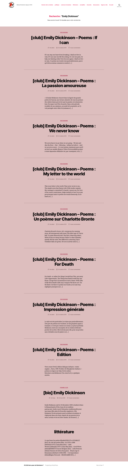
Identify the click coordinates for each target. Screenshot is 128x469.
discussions (96, 5)
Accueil (111, 5)
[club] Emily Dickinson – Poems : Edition (64, 352)
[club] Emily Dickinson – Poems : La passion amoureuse (64, 83)
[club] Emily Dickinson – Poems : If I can (64, 40)
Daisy (54, 398)
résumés (89, 5)
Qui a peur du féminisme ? (36, 465)
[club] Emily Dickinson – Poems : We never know (64, 128)
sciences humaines (66, 5)
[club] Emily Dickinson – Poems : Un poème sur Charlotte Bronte (64, 217)
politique (57, 5)
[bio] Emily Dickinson (64, 392)
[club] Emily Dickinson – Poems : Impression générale (64, 307)
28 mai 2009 (62, 398)
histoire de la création (47, 5)
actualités (82, 5)
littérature (75, 5)
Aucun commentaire (75, 47)
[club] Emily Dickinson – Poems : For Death (64, 262)
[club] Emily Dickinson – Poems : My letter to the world (64, 171)
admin (52, 47)
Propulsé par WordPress (51, 465)
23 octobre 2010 (62, 47)
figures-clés (104, 5)
